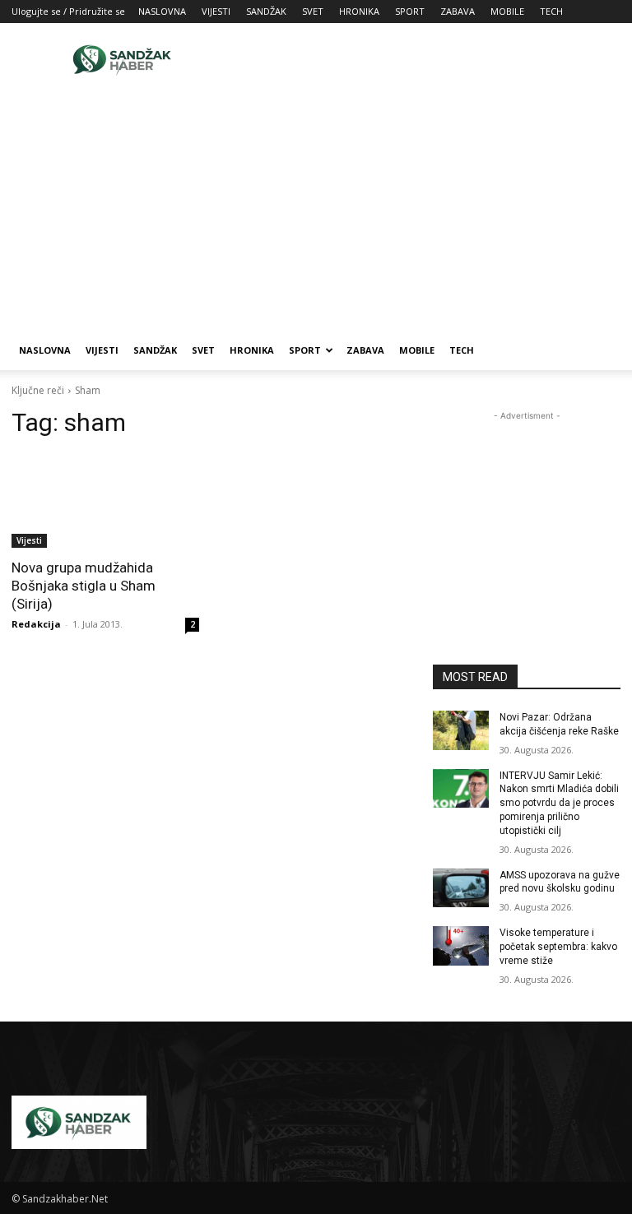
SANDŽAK (266, 11)
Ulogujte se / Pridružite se (68, 11)
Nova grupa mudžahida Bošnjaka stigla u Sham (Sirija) (84, 585)
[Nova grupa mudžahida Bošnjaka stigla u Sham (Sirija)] (105, 501)
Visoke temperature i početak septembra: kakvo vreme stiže (558, 946)
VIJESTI (216, 11)
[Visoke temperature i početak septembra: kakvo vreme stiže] (461, 946)
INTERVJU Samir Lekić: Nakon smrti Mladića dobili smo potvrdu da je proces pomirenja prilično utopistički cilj (559, 803)
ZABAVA (457, 11)
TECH (551, 11)
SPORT (410, 11)
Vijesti (29, 540)
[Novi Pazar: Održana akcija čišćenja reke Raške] (461, 730)
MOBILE (507, 11)
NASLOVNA (162, 11)
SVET (312, 11)
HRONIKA (359, 11)
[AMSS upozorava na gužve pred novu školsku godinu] (461, 888)
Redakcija (36, 624)
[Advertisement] (427, 59)
